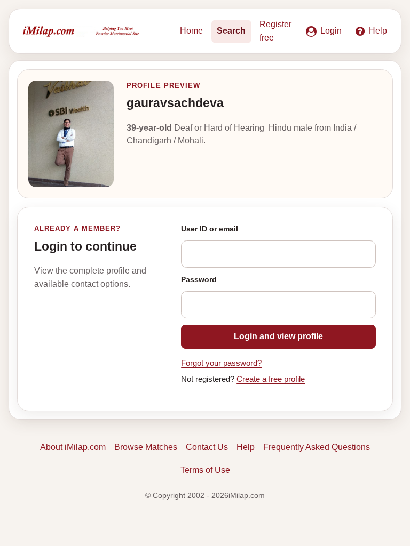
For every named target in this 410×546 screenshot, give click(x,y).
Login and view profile (278, 336)
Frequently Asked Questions (316, 447)
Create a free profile (270, 379)
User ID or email (209, 228)
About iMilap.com (73, 447)
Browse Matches (145, 447)
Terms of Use (205, 470)
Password (199, 279)
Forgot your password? (221, 363)
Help (245, 447)
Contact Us (207, 447)
